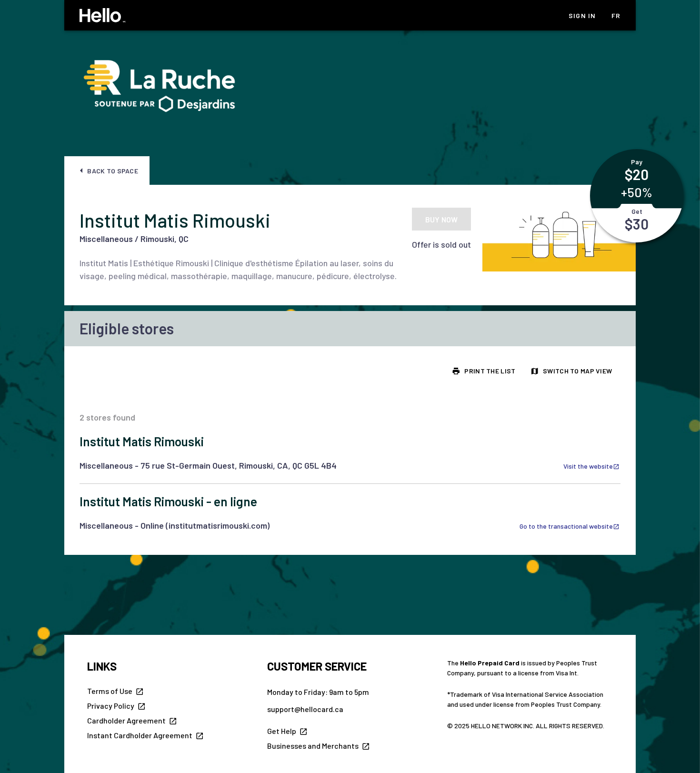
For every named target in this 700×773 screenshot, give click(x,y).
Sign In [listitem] (582, 15)
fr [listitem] (616, 15)
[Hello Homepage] (102, 15)
